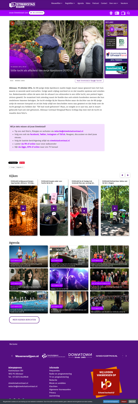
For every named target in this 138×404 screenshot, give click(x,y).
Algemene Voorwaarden (60, 389)
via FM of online (28, 144)
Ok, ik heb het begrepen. (111, 401)
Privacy (52, 392)
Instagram (51, 134)
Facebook (34, 134)
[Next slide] (126, 356)
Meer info (132, 401)
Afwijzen (124, 401)
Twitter (43, 134)
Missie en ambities (57, 383)
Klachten (53, 386)
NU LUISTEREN (116, 13)
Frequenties (54, 370)
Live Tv (123, 13)
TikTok (62, 134)
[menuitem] (57, 3)
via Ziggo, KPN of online (29, 147)
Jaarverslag (54, 396)
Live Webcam (110, 13)
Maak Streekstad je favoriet (89, 81)
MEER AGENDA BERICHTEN (24, 320)
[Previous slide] (12, 356)
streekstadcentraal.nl (60, 140)
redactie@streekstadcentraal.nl (68, 131)
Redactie (53, 380)
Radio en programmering (60, 374)
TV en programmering (59, 377)
